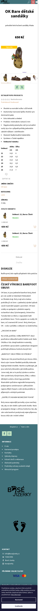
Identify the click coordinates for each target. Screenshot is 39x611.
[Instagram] (9, 433)
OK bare (4, 187)
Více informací (16, 595)
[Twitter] (22, 87)
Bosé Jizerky (9, 560)
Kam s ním (25, 427)
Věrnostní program (11, 469)
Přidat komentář (9, 279)
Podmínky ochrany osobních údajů (17, 466)
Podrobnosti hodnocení (10, 102)
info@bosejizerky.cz (12, 553)
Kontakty (7, 453)
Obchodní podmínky (11, 463)
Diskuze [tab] (19, 257)
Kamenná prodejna (11, 449)
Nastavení (18, 600)
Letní (3, 195)
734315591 (9, 557)
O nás (6, 446)
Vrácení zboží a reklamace (14, 459)
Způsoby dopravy (10, 456)
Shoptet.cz (14, 427)
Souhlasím (19, 606)
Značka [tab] (19, 262)
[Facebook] (17, 87)
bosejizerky (9, 563)
